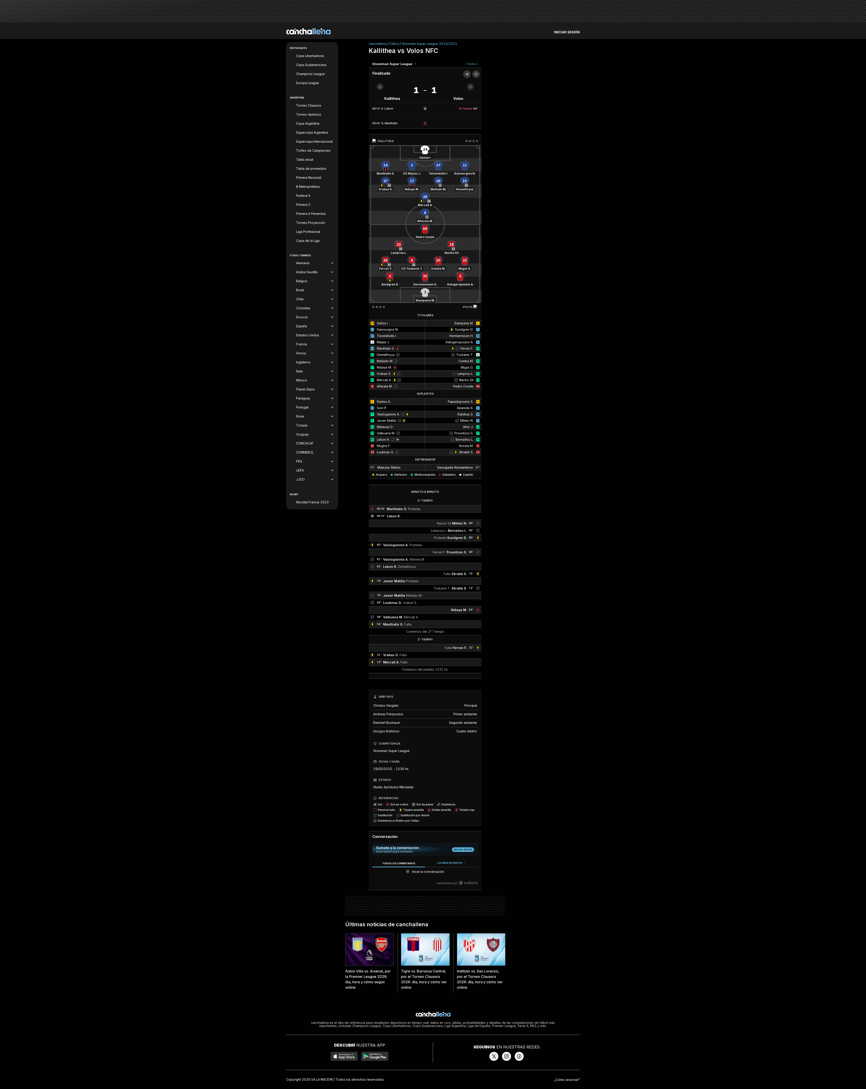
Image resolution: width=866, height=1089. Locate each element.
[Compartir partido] (467, 74)
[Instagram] (506, 1056)
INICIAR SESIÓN (567, 32)
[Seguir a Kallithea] (380, 87)
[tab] (398, 863)
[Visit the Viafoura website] (468, 883)
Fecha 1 (472, 64)
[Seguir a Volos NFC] (470, 87)
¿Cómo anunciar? (567, 1080)
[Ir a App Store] (344, 1056)
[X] (493, 1056)
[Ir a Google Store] (374, 1056)
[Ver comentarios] (476, 74)
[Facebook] (519, 1056)
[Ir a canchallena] (308, 31)
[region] (425, 873)
